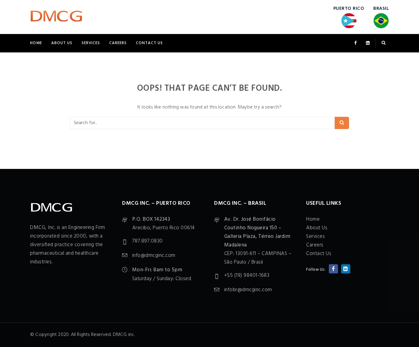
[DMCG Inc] (56, 17)
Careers (118, 43)
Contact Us (149, 43)
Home (36, 43)
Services (91, 43)
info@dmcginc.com (153, 255)
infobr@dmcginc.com (248, 290)
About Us (61, 43)
